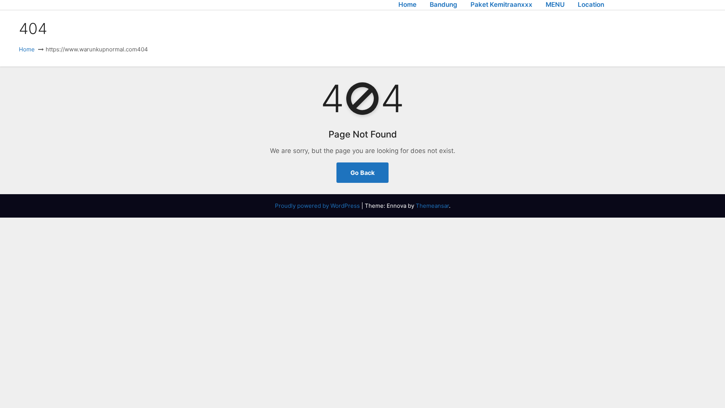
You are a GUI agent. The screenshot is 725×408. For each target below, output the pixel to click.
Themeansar (432, 205)
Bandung (443, 4)
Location (591, 4)
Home (407, 4)
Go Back (362, 172)
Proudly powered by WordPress (318, 205)
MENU (555, 4)
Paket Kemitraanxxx (501, 4)
